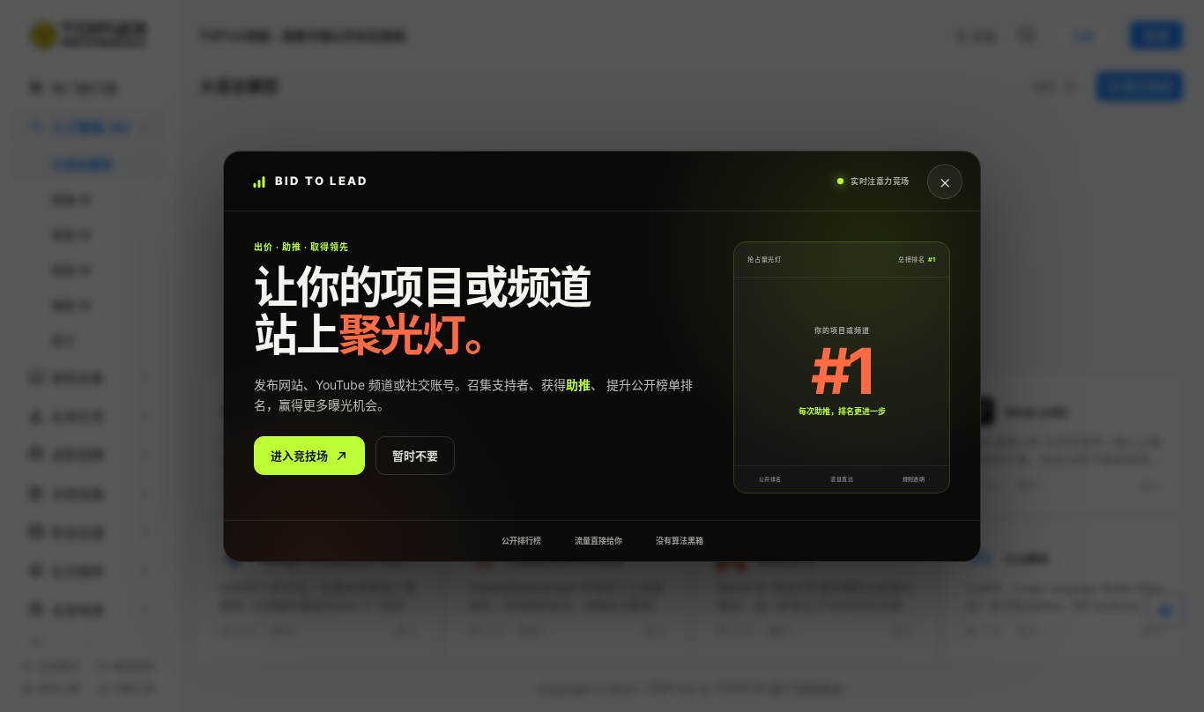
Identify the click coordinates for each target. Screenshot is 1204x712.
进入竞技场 (299, 455)
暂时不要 (415, 455)
